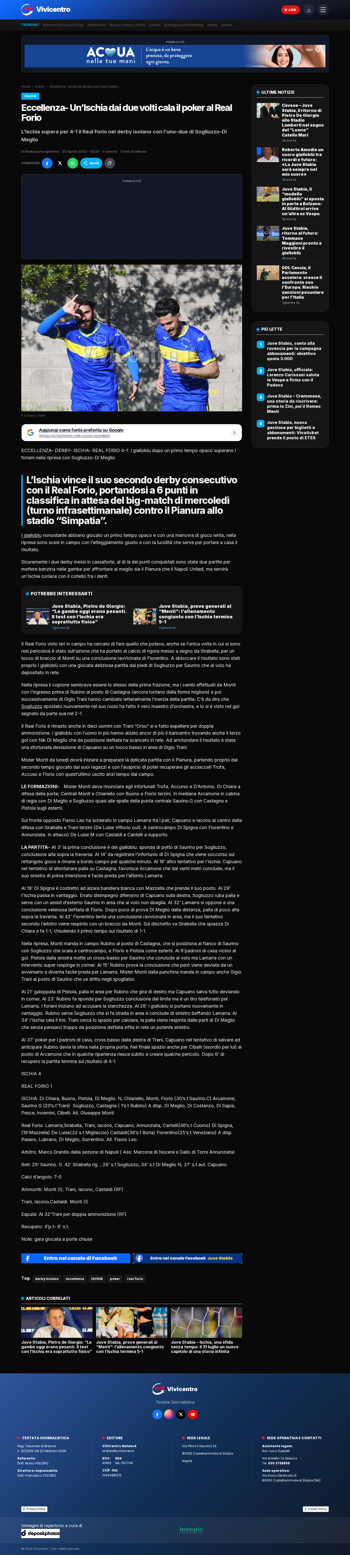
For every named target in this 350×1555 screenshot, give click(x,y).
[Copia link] (109, 163)
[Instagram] (169, 1414)
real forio (135, 1279)
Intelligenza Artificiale (183, 25)
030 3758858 (279, 1463)
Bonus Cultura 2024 (127, 25)
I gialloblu (31, 535)
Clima (212, 25)
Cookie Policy (317, 1509)
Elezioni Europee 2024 (63, 25)
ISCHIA (97, 1279)
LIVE (292, 10)
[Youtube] (193, 1414)
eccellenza (75, 1279)
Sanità (226, 25)
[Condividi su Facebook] (47, 163)
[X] (181, 1414)
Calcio (154, 25)
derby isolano (47, 1279)
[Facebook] (157, 1414)
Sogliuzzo (31, 706)
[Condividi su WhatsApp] (72, 163)
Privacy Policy (35, 1509)
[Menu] (323, 9)
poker (115, 1279)
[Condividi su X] (60, 163)
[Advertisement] (132, 220)
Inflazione (97, 25)
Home (25, 86)
